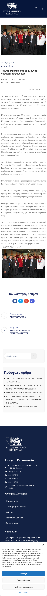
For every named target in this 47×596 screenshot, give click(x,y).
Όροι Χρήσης (23, 592)
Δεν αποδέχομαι (23, 580)
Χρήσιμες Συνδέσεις (16, 506)
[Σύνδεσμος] (14, 301)
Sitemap (10, 512)
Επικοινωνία (12, 501)
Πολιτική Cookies (14, 518)
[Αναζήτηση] (34, 356)
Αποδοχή (23, 574)
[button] (43, 544)
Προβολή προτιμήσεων (23, 587)
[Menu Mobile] (42, 8)
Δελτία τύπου (7, 66)
